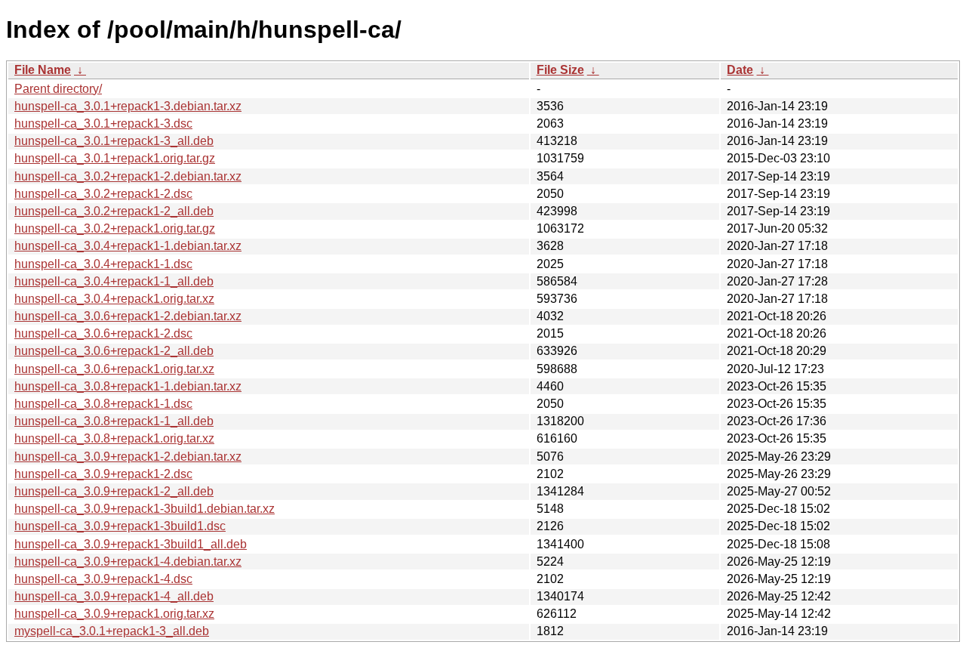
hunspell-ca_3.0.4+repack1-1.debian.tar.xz (128, 245)
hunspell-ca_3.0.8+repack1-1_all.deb (114, 421)
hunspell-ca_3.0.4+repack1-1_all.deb (114, 281)
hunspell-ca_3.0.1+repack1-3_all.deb (114, 140)
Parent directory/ (58, 88)
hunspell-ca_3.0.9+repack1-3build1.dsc (120, 526)
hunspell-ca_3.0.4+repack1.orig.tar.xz (114, 298)
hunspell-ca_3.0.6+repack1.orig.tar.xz (114, 369)
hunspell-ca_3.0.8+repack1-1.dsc (103, 403)
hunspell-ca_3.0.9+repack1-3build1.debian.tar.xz (144, 508)
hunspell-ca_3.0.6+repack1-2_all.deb (114, 350)
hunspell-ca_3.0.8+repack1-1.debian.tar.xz (128, 386)
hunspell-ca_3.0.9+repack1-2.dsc (103, 473)
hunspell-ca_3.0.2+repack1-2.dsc (103, 193)
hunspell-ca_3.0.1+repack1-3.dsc (103, 123)
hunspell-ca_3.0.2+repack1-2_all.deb (114, 211)
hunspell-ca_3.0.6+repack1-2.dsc (103, 333)
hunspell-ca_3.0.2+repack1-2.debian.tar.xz (128, 176)
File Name (42, 69)
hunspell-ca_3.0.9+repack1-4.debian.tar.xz (128, 561)
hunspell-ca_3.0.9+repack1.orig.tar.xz (114, 613)
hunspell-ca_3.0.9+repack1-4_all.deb (114, 596)
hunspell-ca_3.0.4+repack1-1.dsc (103, 264)
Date (740, 69)
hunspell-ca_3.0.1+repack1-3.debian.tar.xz (128, 106)
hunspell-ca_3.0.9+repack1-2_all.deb (114, 491)
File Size (560, 69)
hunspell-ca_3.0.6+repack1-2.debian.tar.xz (128, 316)
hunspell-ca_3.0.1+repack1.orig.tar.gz (114, 158)
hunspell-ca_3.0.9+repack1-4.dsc (103, 578)
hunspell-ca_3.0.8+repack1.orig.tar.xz (114, 438)
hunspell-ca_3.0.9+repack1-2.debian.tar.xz (128, 456)
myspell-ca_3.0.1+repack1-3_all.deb (111, 631)
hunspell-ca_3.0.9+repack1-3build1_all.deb (130, 544)
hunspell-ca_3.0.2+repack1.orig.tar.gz (114, 228)
